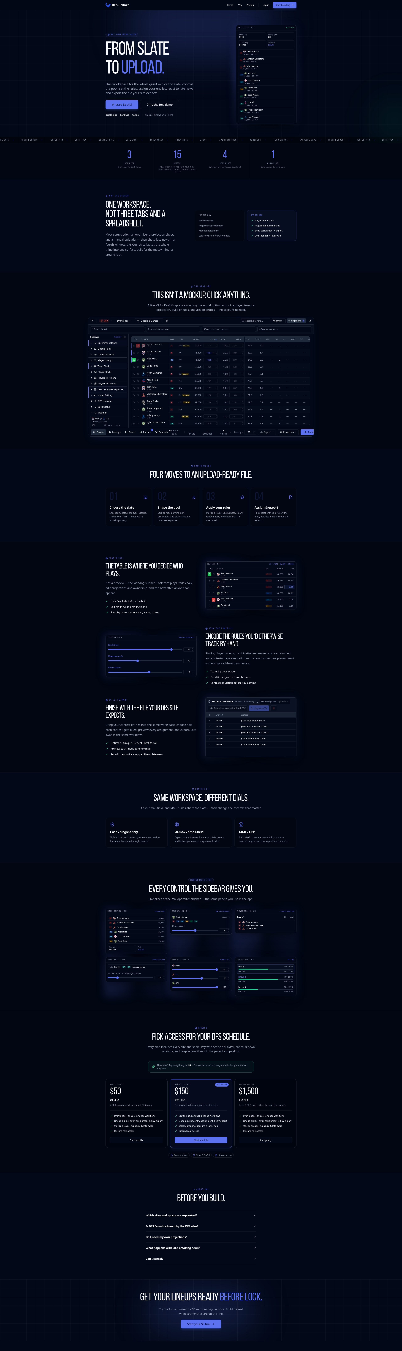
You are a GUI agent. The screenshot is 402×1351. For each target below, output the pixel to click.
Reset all (117, 337)
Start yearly (266, 1140)
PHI (107, 419)
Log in (266, 4)
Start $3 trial (124, 104)
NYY (180, 345)
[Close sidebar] (92, 320)
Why (240, 4)
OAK (180, 360)
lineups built (174, 432)
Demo (230, 4)
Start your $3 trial (198, 1324)
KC (180, 374)
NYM (97, 419)
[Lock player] (134, 346)
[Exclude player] (138, 346)
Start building (283, 4)
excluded (207, 432)
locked (191, 432)
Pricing (250, 4)
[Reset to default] (213, 353)
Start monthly (201, 1140)
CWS (180, 402)
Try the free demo (161, 104)
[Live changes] (309, 320)
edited (223, 432)
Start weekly (136, 1140)
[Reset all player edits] (230, 432)
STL (180, 395)
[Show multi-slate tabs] (167, 320)
